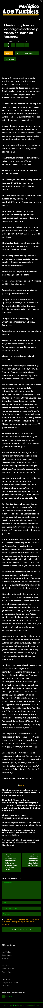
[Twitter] (18, 45)
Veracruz (10, 59)
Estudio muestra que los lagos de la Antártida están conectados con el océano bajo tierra (18, 832)
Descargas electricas (27, 53)
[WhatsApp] (27, 45)
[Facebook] (13, 45)
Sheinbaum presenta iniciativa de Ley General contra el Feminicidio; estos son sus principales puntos (21, 792)
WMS (14, 1005)
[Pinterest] (22, 45)
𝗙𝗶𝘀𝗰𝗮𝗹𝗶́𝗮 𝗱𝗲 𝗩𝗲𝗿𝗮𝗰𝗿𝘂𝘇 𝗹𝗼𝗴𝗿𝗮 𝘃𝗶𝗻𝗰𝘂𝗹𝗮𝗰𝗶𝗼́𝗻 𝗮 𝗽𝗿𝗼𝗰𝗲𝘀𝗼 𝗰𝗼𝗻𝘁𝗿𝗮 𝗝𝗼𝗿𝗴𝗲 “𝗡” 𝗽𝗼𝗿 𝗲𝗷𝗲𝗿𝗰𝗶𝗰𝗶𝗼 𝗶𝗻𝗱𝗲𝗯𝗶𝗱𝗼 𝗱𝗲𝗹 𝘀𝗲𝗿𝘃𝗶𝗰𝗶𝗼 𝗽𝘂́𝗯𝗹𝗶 (21, 805)
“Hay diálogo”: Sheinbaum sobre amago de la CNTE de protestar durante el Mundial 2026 (20, 842)
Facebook (8, 996)
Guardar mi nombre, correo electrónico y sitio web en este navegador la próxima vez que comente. (20, 921)
